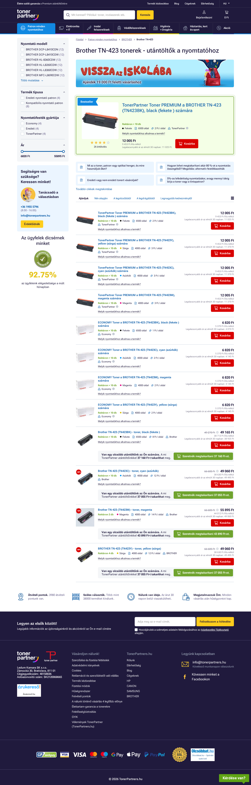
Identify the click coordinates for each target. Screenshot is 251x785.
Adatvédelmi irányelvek (85, 665)
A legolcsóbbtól (122, 198)
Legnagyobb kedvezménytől (176, 198)
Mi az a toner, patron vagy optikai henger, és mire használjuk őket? (115, 167)
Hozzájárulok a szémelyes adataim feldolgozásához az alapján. (182, 631)
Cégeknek (190, 3)
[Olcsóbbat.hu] (203, 751)
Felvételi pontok (81, 696)
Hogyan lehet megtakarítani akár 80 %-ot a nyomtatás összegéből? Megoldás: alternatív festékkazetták (198, 167)
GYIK (75, 717)
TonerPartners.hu (139, 654)
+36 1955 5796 (29, 206)
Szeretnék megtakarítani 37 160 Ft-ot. (206, 456)
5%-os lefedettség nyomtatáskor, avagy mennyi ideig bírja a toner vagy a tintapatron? (198, 180)
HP (128, 681)
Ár (22, 145)
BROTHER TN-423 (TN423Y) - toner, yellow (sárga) (129, 548)
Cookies (76, 670)
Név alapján (101, 198)
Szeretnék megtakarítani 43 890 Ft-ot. (206, 534)
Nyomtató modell (34, 44)
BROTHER (127, 39)
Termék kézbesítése (158, 3)
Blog (176, 3)
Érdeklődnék (32, 224)
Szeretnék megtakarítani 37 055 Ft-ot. (206, 495)
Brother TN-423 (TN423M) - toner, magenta (125, 509)
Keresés (145, 15)
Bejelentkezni (204, 17)
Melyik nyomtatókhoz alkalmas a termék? (143, 133)
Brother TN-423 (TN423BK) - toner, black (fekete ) (129, 432)
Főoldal (79, 39)
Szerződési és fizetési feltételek (90, 660)
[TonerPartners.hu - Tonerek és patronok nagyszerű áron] (28, 14)
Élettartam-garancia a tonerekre (91, 706)
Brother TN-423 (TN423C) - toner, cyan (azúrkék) (128, 471)
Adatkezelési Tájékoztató (215, 629)
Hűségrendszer (81, 691)
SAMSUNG (133, 691)
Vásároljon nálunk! (85, 654)
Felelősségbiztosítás (84, 711)
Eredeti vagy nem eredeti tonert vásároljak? (112, 180)
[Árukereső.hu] (29, 688)
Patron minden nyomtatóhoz (102, 39)
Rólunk (131, 660)
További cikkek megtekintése (94, 189)
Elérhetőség (207, 3)
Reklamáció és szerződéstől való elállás (95, 675)
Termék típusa (32, 92)
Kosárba (189, 143)
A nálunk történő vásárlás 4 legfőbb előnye (97, 701)
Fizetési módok (81, 686)
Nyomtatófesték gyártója (40, 118)
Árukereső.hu (29, 694)
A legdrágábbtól (146, 198)
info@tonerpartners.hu (35, 215)
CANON (131, 686)
